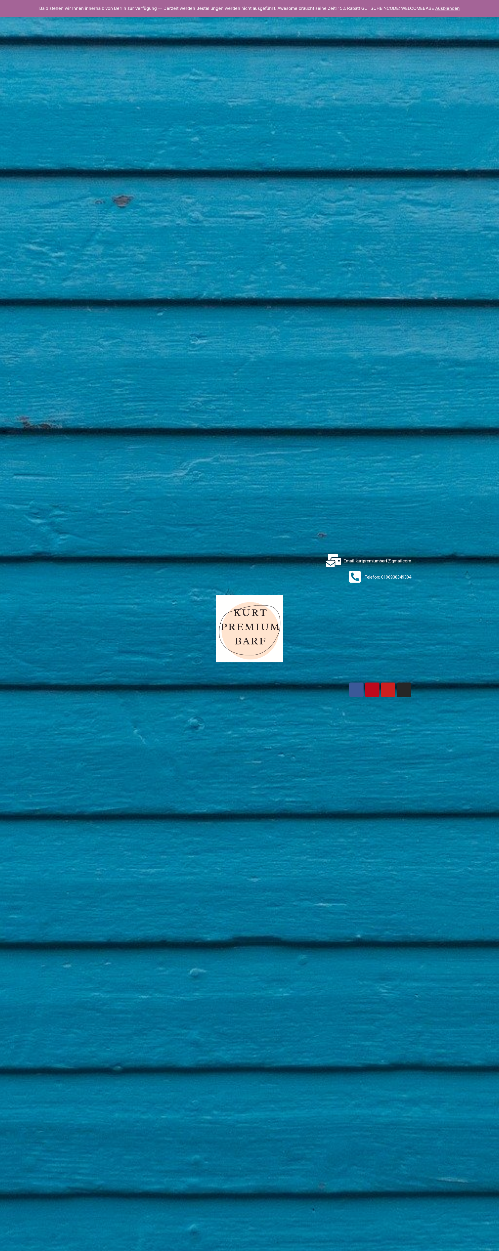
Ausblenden (447, 8)
